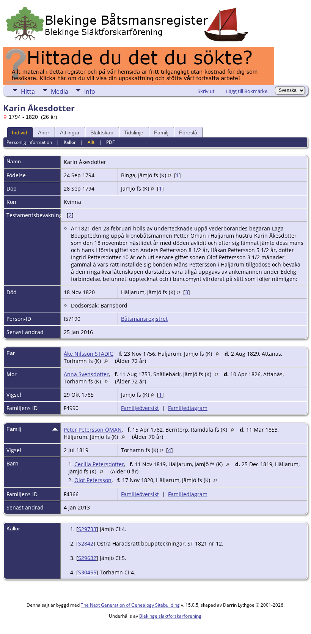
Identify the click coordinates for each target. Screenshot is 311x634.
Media (59, 91)
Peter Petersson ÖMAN (93, 429)
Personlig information (29, 142)
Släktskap (101, 132)
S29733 (87, 529)
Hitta (28, 91)
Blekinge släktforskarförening (170, 616)
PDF (110, 142)
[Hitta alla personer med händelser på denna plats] (169, 175)
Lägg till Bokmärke (246, 91)
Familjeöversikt (140, 408)
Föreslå (188, 132)
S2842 (85, 543)
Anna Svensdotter (86, 374)
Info (89, 91)
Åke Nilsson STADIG (88, 353)
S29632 (87, 557)
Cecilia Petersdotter (99, 464)
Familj (161, 132)
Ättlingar (70, 132)
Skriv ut (206, 91)
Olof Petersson (93, 480)
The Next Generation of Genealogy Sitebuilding (130, 605)
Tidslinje (133, 132)
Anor (43, 132)
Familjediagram (187, 408)
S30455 (87, 572)
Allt (91, 142)
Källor (70, 142)
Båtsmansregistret (144, 318)
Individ (19, 132)
